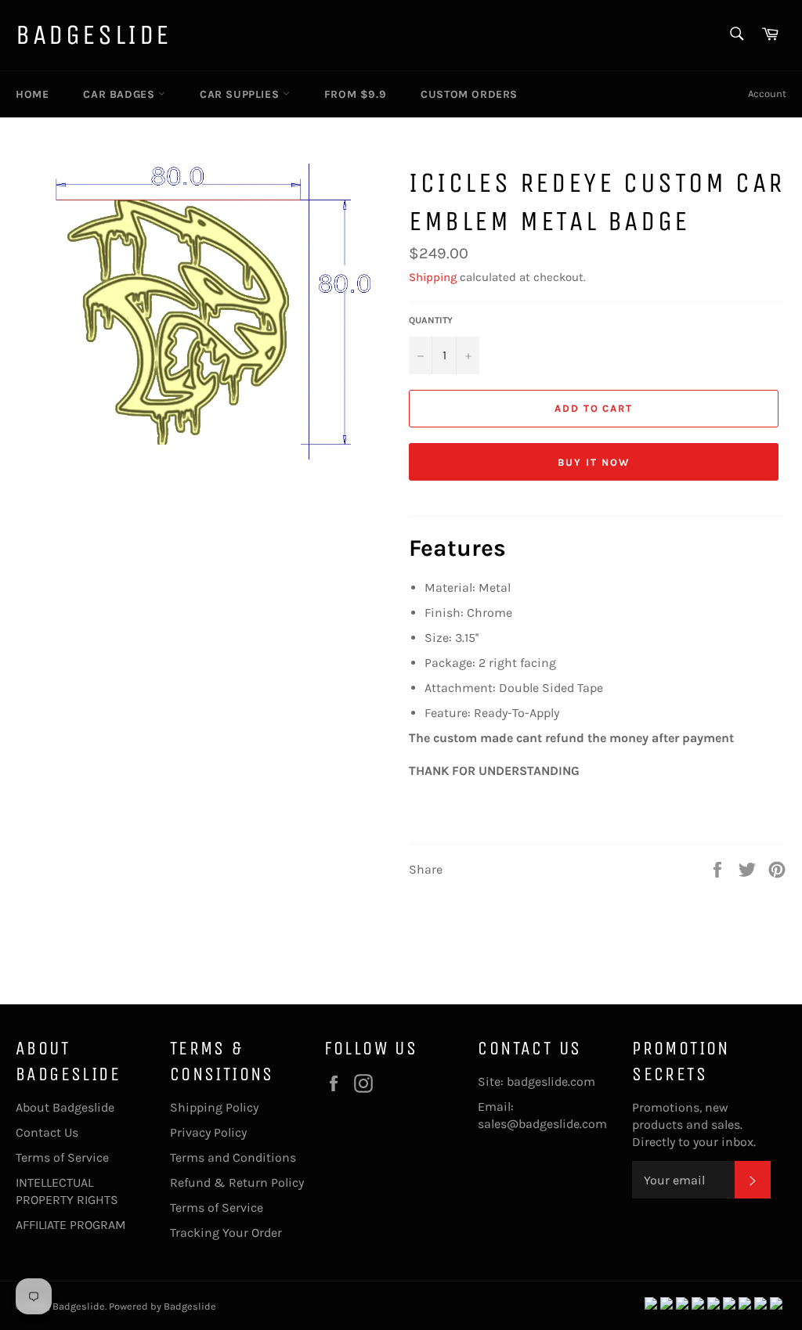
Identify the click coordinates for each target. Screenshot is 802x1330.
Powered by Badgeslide (162, 1306)
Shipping (433, 277)
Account (767, 93)
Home (32, 94)
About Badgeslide (65, 1107)
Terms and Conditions (233, 1157)
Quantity (431, 320)
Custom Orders (469, 94)
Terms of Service (62, 1157)
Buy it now (594, 462)
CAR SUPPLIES (241, 94)
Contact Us (47, 1132)
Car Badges (120, 94)
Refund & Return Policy (237, 1182)
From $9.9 (355, 94)
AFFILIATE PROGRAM (71, 1224)
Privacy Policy (208, 1132)
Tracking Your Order (226, 1232)
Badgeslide (94, 35)
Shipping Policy (214, 1107)
